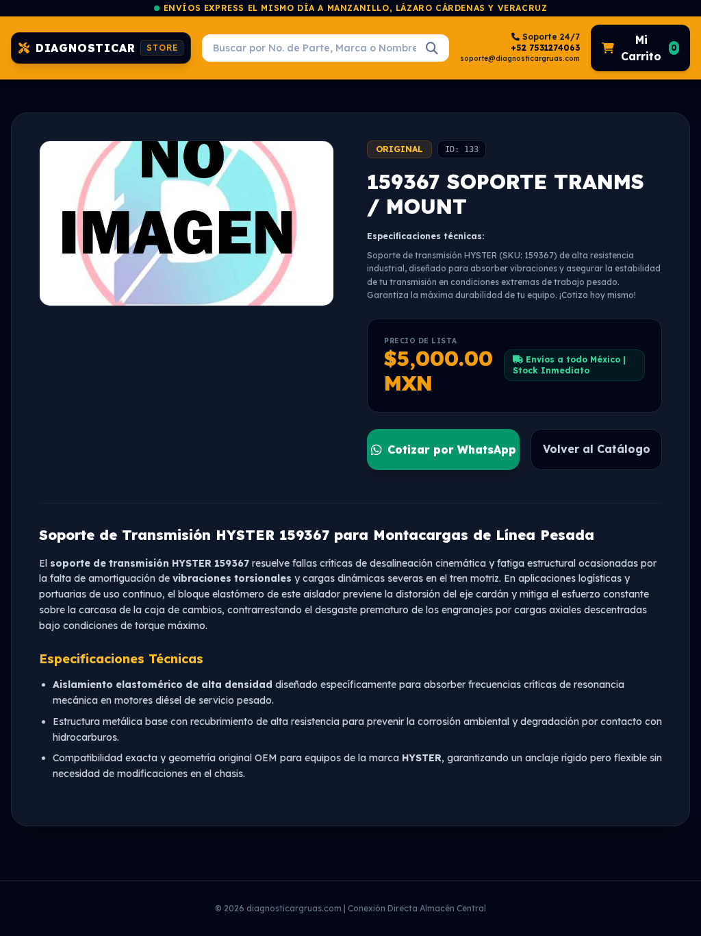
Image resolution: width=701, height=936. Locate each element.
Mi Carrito (649, 48)
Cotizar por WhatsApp (451, 449)
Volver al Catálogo (596, 449)
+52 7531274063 (545, 47)
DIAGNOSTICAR (107, 48)
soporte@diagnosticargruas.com (520, 58)
